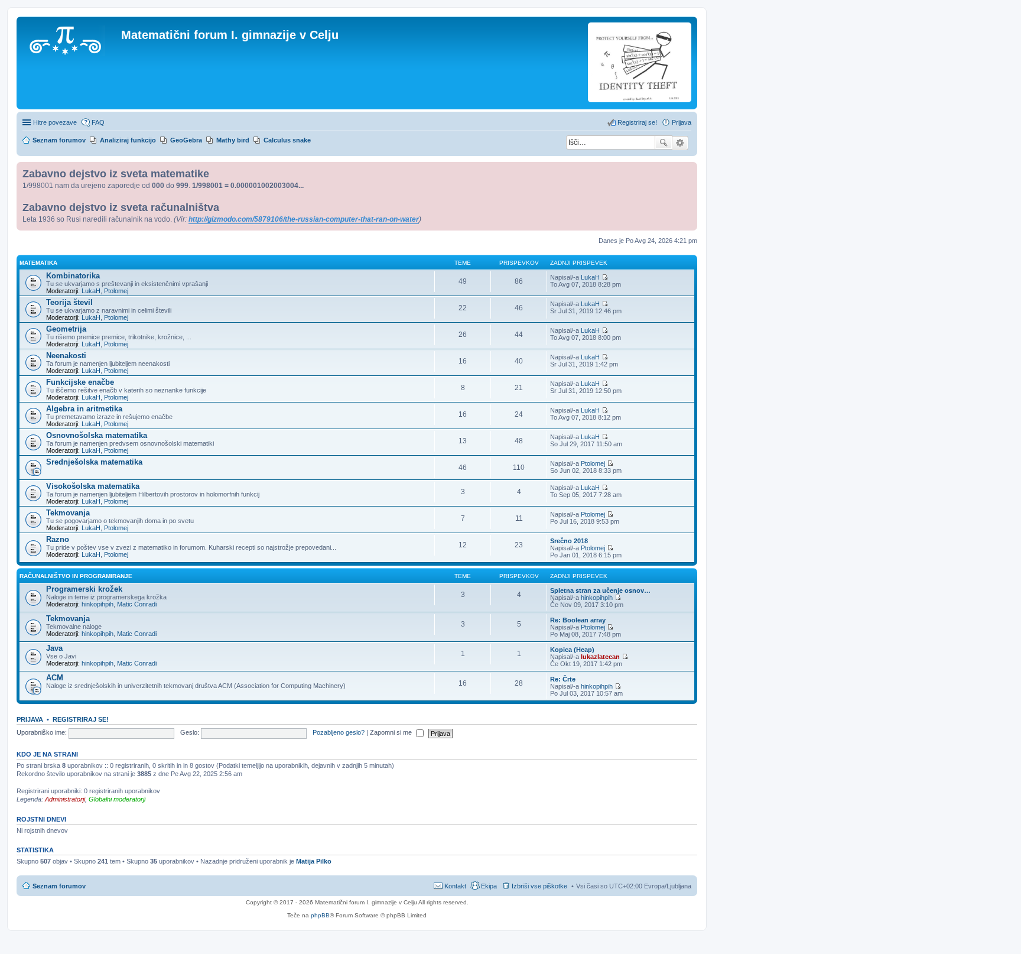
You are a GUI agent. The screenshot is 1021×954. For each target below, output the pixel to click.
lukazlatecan (600, 656)
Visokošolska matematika (92, 486)
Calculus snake (287, 140)
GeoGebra (186, 140)
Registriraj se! (81, 719)
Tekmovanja (68, 512)
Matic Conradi (137, 604)
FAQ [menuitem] (98, 122)
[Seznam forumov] (70, 38)
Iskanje (663, 142)
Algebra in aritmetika (84, 408)
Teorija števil (69, 302)
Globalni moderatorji (117, 799)
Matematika (38, 262)
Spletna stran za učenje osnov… (600, 590)
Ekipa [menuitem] (489, 886)
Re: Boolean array (578, 620)
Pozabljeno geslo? (339, 732)
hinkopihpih (97, 604)
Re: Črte (562, 679)
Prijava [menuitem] (681, 122)
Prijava (30, 719)
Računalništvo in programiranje (75, 576)
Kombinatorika (73, 275)
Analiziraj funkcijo (128, 140)
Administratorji (65, 799)
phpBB (320, 915)
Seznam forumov (59, 886)
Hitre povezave (55, 122)
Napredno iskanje (680, 143)
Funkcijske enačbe (80, 382)
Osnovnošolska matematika (96, 435)
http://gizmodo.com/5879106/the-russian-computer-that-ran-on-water (303, 219)
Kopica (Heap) (572, 649)
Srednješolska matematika (94, 461)
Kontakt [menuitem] (455, 886)
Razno (57, 539)
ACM (54, 677)
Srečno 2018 (569, 540)
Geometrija (66, 329)
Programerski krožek (84, 589)
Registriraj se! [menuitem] (637, 122)
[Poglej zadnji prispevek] (604, 277)
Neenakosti (66, 355)
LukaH (91, 290)
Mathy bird (232, 140)
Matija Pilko (313, 861)
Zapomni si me (392, 732)
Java (54, 648)
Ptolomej (116, 290)
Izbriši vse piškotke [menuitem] (539, 886)
